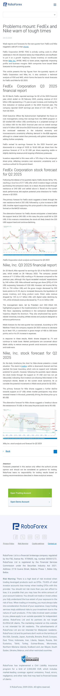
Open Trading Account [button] (20, 493)
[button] (12, 4)
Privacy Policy (8, 544)
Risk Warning (23, 544)
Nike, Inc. (12, 61)
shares (26, 47)
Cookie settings (38, 544)
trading (24, 366)
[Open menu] (55, 4)
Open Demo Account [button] (19, 502)
